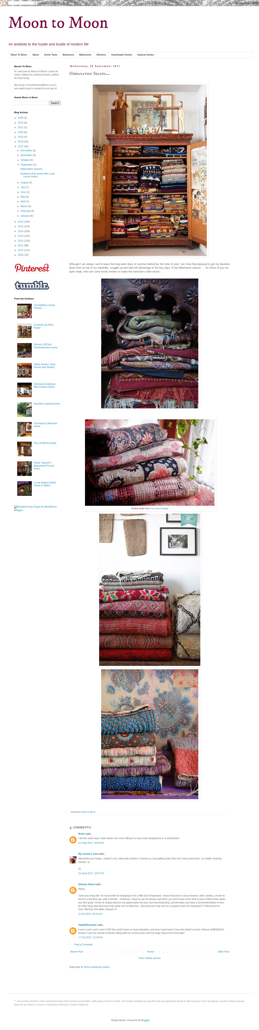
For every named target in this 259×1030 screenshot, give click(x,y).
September (27, 164)
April (23, 201)
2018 (21, 141)
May (23, 196)
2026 (21, 117)
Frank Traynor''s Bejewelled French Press (44, 465)
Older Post (223, 951)
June (24, 192)
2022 (21, 122)
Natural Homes (145, 54)
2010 (21, 250)
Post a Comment (83, 944)
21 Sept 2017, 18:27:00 (91, 873)
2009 (21, 255)
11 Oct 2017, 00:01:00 (90, 914)
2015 (21, 226)
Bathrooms (85, 54)
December (27, 150)
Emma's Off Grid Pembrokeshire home (45, 346)
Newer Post (76, 951)
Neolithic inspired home (47, 403)
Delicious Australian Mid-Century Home (45, 385)
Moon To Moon (19, 54)
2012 (21, 240)
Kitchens (101, 54)
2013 (21, 236)
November (27, 155)
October (25, 160)
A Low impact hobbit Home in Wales (45, 484)
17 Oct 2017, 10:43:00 (90, 937)
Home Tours (50, 54)
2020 (21, 132)
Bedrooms (68, 54)
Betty (81, 833)
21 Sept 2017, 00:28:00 (91, 843)
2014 (21, 231)
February (26, 211)
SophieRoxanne (87, 924)
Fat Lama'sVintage (159, 508)
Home (150, 951)
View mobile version (150, 958)
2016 (21, 221)
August (25, 182)
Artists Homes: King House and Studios (44, 366)
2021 (21, 127)
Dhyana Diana (86, 884)
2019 (21, 137)
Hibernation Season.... (32, 169)
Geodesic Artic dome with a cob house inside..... (37, 175)
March (24, 206)
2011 (21, 245)
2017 (21, 146)
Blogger (145, 1020)
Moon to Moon (58, 23)
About (35, 54)
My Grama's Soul (88, 853)
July (23, 187)
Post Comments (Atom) (96, 967)
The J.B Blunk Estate (45, 443)
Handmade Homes (121, 54)
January (25, 215)
